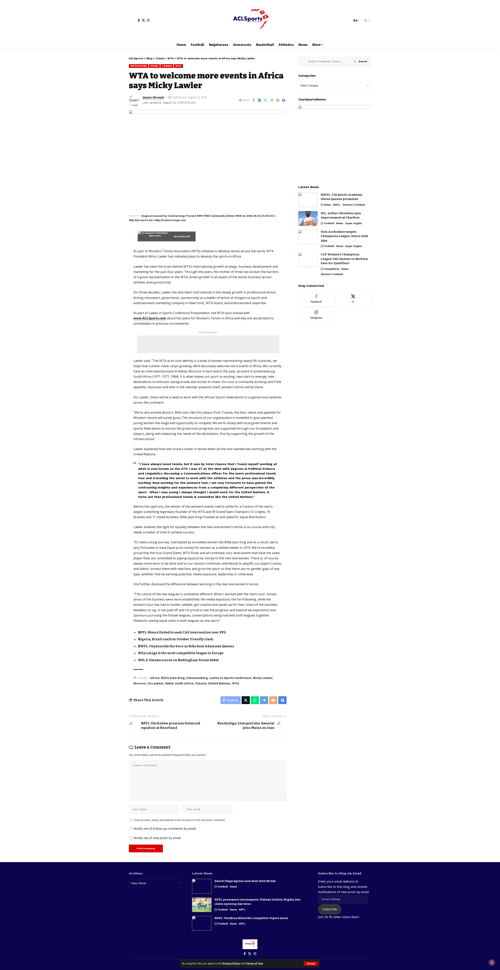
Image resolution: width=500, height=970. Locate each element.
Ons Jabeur (155, 683)
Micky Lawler (263, 678)
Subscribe (329, 909)
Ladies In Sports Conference (230, 678)
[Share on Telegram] (271, 100)
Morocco (139, 683)
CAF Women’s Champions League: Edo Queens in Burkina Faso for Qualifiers (344, 259)
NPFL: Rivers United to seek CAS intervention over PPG (182, 632)
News (154, 66)
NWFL (337, 204)
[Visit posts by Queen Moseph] (135, 100)
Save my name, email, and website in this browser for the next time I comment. (179, 820)
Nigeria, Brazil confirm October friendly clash (175, 639)
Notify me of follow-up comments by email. (165, 828)
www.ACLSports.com (149, 318)
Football (329, 223)
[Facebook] (139, 20)
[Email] (277, 100)
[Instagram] (148, 20)
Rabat (169, 683)
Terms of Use (254, 963)
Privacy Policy (231, 963)
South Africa (184, 683)
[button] (311, 963)
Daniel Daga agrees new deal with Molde (245, 881)
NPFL (242, 909)
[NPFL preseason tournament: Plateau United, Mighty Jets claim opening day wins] (202, 904)
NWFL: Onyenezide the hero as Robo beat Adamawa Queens (186, 646)
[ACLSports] (250, 20)
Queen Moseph (153, 97)
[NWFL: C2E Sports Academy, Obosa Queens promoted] (308, 200)
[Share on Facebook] (253, 100)
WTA (178, 66)
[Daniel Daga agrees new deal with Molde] (202, 886)
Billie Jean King (173, 678)
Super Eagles (353, 223)
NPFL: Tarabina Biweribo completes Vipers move (251, 918)
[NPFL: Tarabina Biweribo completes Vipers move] (202, 923)
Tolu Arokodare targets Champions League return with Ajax (344, 236)
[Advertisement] (208, 344)
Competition (331, 268)
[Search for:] (330, 61)
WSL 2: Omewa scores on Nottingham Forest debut (178, 660)
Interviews (138, 66)
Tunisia (201, 683)
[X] (143, 20)
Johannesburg (197, 678)
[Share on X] (259, 100)
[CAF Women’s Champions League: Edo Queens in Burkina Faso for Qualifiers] (308, 259)
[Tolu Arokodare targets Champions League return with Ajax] (308, 237)
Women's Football (354, 204)
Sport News (180, 236)
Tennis (167, 66)
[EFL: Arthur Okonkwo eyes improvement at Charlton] (308, 218)
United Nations (219, 683)
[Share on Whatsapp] (265, 100)
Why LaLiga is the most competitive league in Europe (180, 653)
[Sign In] (132, 20)
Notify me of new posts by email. (157, 838)
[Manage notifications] (492, 962)
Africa (154, 678)
